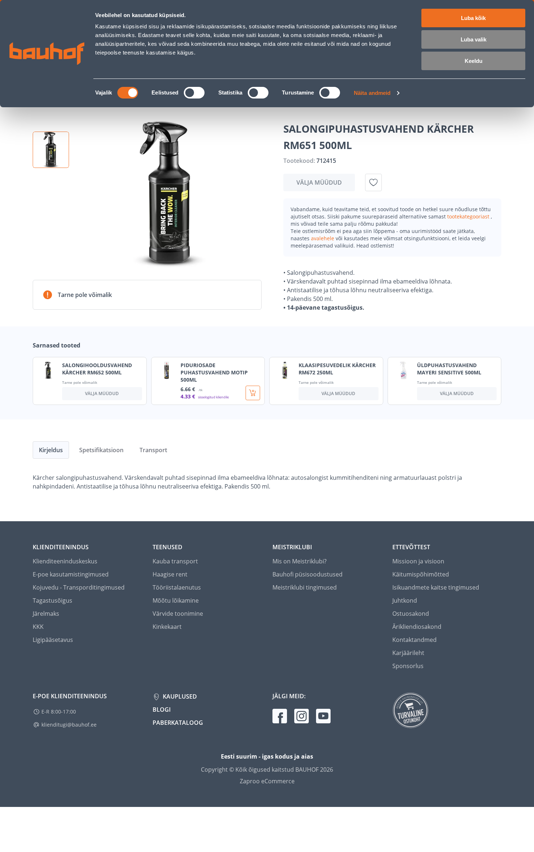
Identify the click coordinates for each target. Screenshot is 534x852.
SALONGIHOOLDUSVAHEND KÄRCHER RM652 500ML (97, 369)
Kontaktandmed (414, 640)
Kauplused (179, 696)
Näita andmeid (372, 93)
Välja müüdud (319, 182)
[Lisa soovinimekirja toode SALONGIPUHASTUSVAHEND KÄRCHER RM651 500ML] (373, 182)
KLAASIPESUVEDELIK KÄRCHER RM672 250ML (337, 369)
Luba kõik (473, 18)
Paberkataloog (178, 723)
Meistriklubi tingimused (304, 587)
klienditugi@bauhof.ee (69, 724)
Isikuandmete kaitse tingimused (435, 587)
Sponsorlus (408, 666)
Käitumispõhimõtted (420, 574)
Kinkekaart (167, 627)
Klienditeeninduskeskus (65, 561)
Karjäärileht (408, 653)
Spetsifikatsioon (101, 450)
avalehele (323, 238)
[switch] (194, 93)
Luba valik (473, 39)
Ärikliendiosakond (416, 627)
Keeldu (473, 61)
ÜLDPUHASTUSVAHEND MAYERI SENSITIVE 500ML (449, 369)
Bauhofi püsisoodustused (307, 574)
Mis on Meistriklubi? (299, 561)
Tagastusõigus (52, 600)
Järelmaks (46, 614)
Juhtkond (404, 600)
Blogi (162, 710)
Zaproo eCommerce (267, 781)
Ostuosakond (410, 614)
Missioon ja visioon (418, 561)
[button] (51, 150)
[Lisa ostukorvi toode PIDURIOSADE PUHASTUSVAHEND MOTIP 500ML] (253, 393)
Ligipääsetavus (53, 640)
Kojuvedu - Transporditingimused (79, 587)
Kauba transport (175, 561)
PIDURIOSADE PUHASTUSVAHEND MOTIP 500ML (214, 372)
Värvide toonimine (178, 614)
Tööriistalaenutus (177, 587)
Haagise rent (170, 574)
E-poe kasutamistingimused (71, 574)
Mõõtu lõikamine (176, 600)
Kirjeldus (51, 450)
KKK (38, 627)
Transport (153, 450)
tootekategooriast (469, 216)
